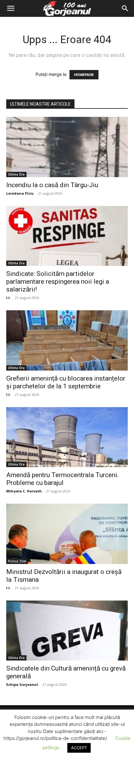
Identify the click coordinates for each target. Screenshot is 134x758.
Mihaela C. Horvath (24, 491)
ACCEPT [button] (79, 747)
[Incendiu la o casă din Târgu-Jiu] (67, 147)
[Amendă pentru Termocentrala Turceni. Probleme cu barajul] (67, 437)
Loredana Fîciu (20, 193)
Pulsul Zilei (17, 561)
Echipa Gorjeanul (22, 684)
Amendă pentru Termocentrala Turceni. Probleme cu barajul (62, 478)
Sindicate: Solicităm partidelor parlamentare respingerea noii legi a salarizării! (57, 281)
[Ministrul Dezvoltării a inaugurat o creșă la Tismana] (67, 534)
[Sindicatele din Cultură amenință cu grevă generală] (67, 631)
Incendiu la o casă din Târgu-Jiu (52, 185)
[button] (11, 8)
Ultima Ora (16, 174)
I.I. (8, 297)
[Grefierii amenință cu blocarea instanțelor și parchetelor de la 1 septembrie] (67, 340)
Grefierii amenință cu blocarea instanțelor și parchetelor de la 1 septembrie (65, 382)
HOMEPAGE (84, 74)
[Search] (125, 8)
